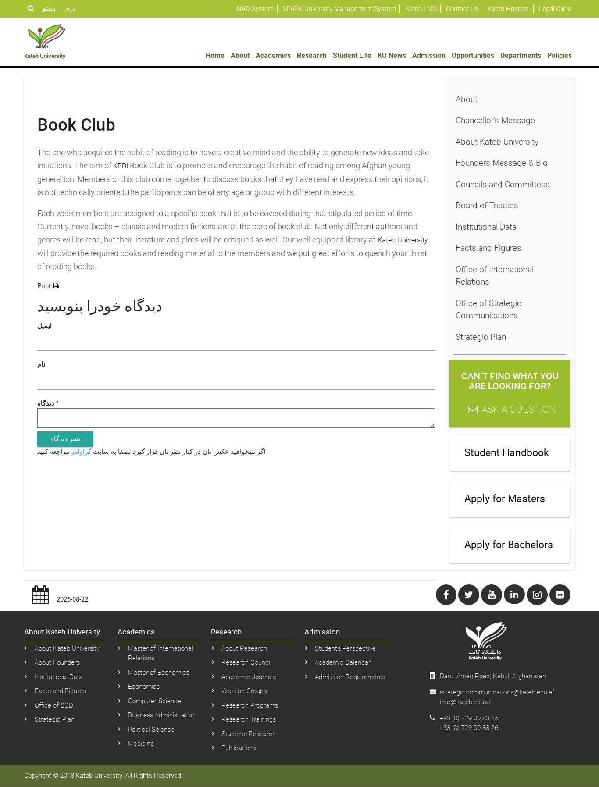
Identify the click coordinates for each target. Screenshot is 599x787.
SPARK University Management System (339, 9)
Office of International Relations (495, 275)
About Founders (57, 662)
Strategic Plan (481, 337)
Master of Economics (158, 673)
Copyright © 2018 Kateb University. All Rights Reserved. (103, 776)
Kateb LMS (421, 9)
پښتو (49, 8)
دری (70, 8)
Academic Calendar (343, 662)
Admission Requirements (350, 677)
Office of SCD (54, 705)
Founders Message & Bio (502, 163)
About (240, 55)
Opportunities (473, 55)
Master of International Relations (160, 653)
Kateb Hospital (509, 9)
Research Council (246, 662)
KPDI (119, 166)
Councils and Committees (503, 184)
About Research (244, 648)
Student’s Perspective (345, 648)
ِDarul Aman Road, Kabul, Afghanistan (493, 676)
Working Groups (244, 691)
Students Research (248, 734)
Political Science (151, 730)
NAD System (255, 9)
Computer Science (154, 701)
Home (215, 55)
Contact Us (462, 9)
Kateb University (403, 240)
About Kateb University (497, 142)
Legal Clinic (555, 9)
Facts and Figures (488, 248)
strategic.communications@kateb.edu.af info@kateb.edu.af (497, 697)
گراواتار (81, 452)
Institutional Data (486, 227)
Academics (273, 55)
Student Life (352, 55)
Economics (144, 687)
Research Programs (249, 705)
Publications (238, 748)
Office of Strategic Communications (488, 309)
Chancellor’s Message (495, 120)
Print (45, 286)
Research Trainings (248, 719)
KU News (392, 55)
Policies (559, 55)
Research (312, 55)
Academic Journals (248, 677)
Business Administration (162, 715)
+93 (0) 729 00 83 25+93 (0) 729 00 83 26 (469, 723)
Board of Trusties (487, 205)
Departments (520, 55)
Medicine (141, 744)
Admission (429, 55)
